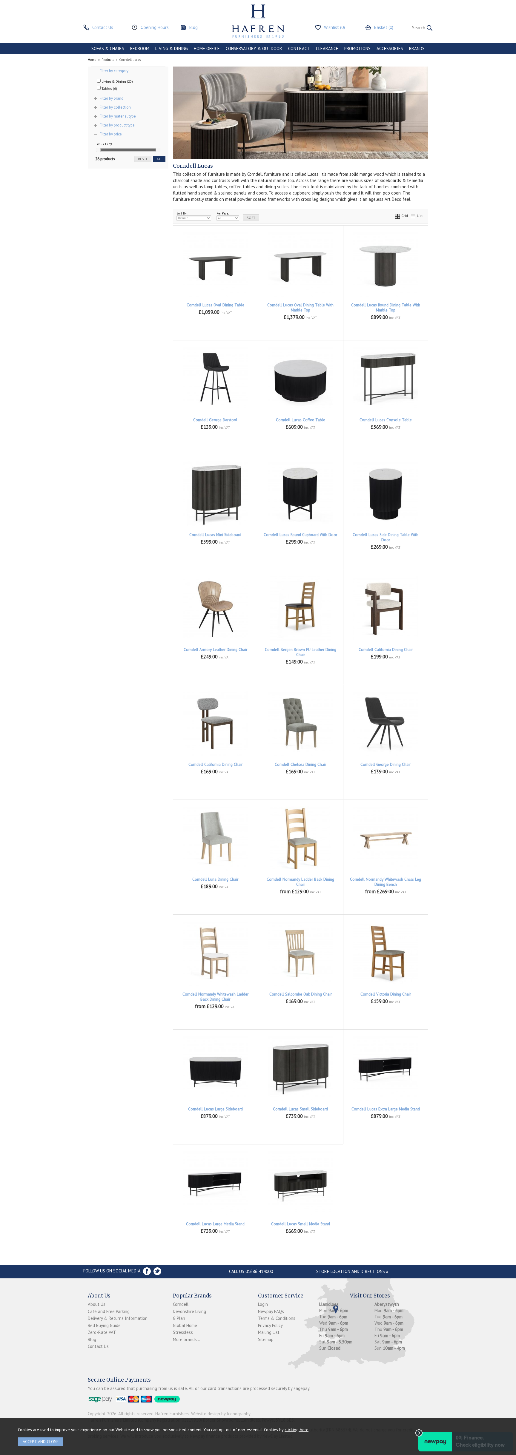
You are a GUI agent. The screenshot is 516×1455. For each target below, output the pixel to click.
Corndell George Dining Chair (385, 764)
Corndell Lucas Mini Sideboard (215, 534)
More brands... (186, 1339)
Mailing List (269, 1332)
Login (263, 1304)
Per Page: (222, 213)
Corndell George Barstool (215, 419)
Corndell (180, 1304)
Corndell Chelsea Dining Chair (300, 764)
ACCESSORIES (390, 48)
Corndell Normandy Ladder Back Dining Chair (300, 882)
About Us (96, 1304)
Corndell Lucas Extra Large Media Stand (385, 1109)
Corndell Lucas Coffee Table (300, 419)
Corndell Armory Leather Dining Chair (215, 649)
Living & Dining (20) (117, 81)
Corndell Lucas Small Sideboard (300, 1109)
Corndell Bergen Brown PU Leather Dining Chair (300, 652)
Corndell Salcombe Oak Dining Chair (300, 994)
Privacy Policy (270, 1325)
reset (143, 159)
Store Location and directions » (352, 1271)
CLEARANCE (327, 48)
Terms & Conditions (276, 1318)
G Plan (179, 1318)
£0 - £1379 (104, 144)
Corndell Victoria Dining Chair (385, 994)
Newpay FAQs (271, 1311)
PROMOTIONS (357, 48)
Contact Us (98, 1346)
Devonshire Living (189, 1311)
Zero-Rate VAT (102, 1332)
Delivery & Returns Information (118, 1318)
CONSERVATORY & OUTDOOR (254, 48)
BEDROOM (139, 48)
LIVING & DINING (171, 48)
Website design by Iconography (220, 1414)
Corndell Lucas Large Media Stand (215, 1223)
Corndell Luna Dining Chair (215, 879)
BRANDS (417, 48)
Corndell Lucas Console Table (386, 419)
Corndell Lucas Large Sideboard (215, 1109)
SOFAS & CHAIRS (107, 48)
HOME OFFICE (207, 48)
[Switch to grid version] (397, 215)
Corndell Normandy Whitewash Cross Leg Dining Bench (385, 882)
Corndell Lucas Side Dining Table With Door (385, 537)
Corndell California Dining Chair (386, 649)
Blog (92, 1339)
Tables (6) (109, 88)
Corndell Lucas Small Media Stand (300, 1223)
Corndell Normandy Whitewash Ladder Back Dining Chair (215, 997)
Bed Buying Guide (104, 1325)
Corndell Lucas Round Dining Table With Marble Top (385, 308)
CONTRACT (299, 48)
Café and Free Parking (109, 1311)
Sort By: (181, 213)
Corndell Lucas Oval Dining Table (215, 305)
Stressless (183, 1332)
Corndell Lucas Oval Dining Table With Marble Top (300, 308)
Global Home (185, 1325)
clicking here (296, 1429)
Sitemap (266, 1339)
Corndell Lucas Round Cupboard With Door (300, 534)
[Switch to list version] (413, 215)
